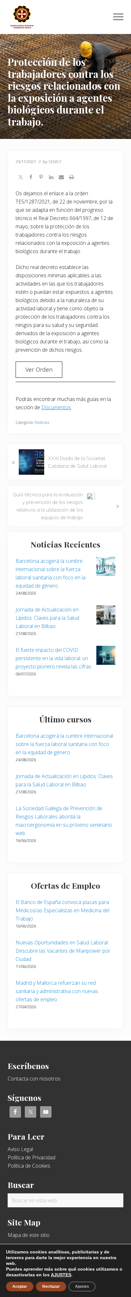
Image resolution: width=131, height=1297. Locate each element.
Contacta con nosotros (34, 1078)
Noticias (42, 422)
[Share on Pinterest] (41, 178)
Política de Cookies (29, 1165)
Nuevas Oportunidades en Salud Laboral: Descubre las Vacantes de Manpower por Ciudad (63, 950)
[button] (118, 17)
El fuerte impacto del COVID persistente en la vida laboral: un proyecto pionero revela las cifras (53, 658)
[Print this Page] (71, 178)
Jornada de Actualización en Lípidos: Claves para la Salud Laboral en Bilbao (47, 618)
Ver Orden (38, 369)
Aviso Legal (20, 1149)
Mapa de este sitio (29, 1234)
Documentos (56, 407)
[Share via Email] (61, 178)
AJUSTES (61, 1274)
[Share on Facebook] (31, 178)
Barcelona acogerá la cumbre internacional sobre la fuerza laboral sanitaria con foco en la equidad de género (64, 744)
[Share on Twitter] (21, 178)
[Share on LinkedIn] (51, 178)
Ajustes (82, 1286)
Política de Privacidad (31, 1157)
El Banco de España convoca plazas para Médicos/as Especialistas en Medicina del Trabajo (62, 910)
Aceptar (19, 1286)
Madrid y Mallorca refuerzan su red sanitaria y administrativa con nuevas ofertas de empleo (57, 991)
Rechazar (51, 1286)
